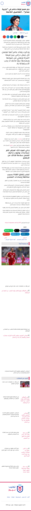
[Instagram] (10, 3)
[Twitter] (13, 3)
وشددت (20, 139)
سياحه (8, 497)
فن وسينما (18, 497)
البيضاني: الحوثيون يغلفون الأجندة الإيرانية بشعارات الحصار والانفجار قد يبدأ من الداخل (10, 414)
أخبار (28, 497)
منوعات (13, 497)
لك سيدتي (24, 497)
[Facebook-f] (17, 3)
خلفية (11, 145)
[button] (2, 3)
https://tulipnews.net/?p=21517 (13, 222)
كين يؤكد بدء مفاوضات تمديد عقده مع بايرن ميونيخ (17, 286)
